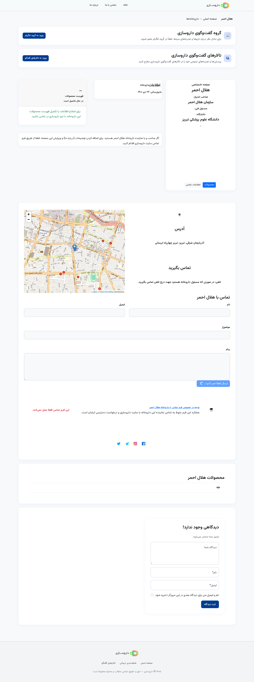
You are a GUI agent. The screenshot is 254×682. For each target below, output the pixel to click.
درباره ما (94, 5)
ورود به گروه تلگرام (34, 35)
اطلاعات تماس (193, 185)
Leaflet (94, 291)
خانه (125, 5)
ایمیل (122, 305)
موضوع (226, 327)
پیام (228, 349)
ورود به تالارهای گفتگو (35, 58)
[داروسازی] (218, 5)
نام (228, 305)
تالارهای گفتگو (109, 663)
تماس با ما (110, 5)
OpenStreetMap (107, 291)
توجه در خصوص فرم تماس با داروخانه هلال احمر (174, 408)
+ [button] (28, 214)
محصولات (209, 185)
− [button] (28, 219)
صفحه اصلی (210, 19)
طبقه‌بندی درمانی (128, 663)
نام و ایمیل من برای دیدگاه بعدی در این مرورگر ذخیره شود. (187, 595)
